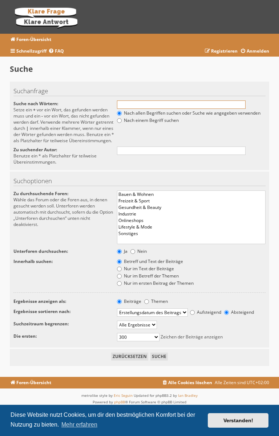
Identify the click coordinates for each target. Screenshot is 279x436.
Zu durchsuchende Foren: (40, 193)
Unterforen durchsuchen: (40, 251)
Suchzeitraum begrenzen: (41, 324)
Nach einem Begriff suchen (151, 120)
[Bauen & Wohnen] (191, 194)
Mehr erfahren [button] (79, 424)
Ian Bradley (188, 395)
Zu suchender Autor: (35, 150)
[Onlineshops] (191, 220)
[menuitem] (56, 51)
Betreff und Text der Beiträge (153, 261)
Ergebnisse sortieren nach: (41, 311)
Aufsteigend (208, 312)
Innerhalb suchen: (33, 261)
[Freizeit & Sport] (191, 201)
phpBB (119, 401)
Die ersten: (25, 336)
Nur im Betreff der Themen (151, 276)
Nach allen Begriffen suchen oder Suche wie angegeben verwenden (191, 113)
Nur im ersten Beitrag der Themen (158, 283)
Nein (141, 251)
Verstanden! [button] (238, 420)
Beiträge (132, 301)
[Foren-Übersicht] (48, 17)
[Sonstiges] (191, 233)
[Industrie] (191, 214)
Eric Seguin (123, 395)
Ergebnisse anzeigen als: (39, 301)
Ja (125, 251)
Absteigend (242, 312)
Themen (159, 301)
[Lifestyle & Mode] (191, 227)
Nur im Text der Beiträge (148, 269)
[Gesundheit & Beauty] (191, 207)
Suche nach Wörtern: (35, 103)
